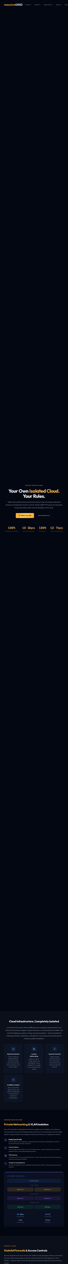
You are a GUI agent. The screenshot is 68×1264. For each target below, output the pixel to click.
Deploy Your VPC (26, 515)
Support (58, 4)
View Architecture (44, 515)
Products (27, 4)
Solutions (36, 4)
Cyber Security (48, 4)
